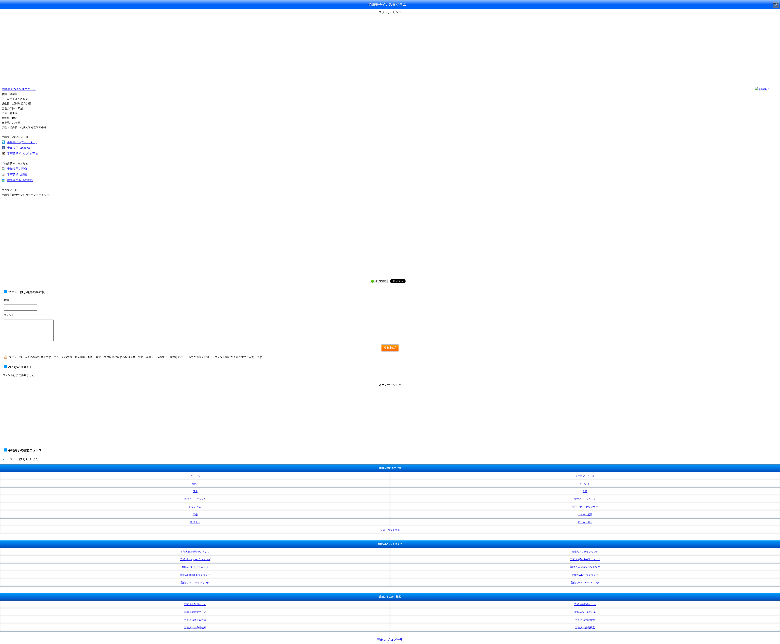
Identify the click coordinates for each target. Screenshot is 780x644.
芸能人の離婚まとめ (585, 604)
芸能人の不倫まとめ (585, 612)
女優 (585, 491)
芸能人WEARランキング (585, 574)
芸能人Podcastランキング (585, 582)
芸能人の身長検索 (585, 627)
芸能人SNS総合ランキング (195, 551)
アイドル (195, 475)
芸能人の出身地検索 (195, 627)
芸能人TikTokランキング (195, 567)
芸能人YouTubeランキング (585, 567)
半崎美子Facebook (19, 147)
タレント (585, 483)
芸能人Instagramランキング (195, 559)
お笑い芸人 (195, 506)
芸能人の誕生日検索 (195, 619)
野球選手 (195, 522)
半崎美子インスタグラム (22, 153)
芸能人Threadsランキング (195, 582)
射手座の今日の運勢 (20, 180)
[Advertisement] (390, 416)
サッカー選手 (585, 522)
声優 (195, 514)
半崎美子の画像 (17, 168)
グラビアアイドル (585, 475)
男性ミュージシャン (195, 499)
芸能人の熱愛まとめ (195, 612)
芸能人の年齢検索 (585, 619)
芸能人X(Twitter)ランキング (585, 559)
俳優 (195, 491)
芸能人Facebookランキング (195, 574)
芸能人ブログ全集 (390, 639)
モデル (195, 483)
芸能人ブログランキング (585, 551)
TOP (775, 4)
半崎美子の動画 (17, 174)
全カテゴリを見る (390, 530)
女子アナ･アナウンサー (585, 506)
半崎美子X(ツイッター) (22, 142)
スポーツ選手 (585, 514)
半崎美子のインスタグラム (19, 89)
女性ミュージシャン (585, 499)
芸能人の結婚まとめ (195, 604)
